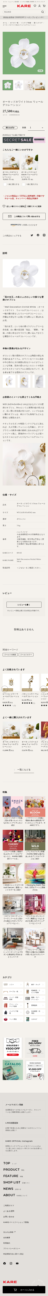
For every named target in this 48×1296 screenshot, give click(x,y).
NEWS (12, 1189)
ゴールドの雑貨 (10, 655)
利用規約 (6, 1243)
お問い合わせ (8, 1217)
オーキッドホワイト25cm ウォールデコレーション (11, 174)
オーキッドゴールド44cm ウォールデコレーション (29, 174)
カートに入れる (27, 1290)
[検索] (43, 12)
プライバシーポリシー (11, 1248)
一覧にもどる (24, 769)
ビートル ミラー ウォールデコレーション (11, 696)
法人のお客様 (8, 1232)
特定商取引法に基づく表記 (13, 1254)
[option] (24, 17)
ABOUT (15, 1195)
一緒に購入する (13, 184)
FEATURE (13, 1176)
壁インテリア (38, 23)
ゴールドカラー (26, 655)
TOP (10, 1163)
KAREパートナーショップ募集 (16, 1222)
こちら (21, 568)
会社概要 (6, 1238)
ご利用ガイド (8, 1205)
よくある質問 (8, 1211)
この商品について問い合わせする (26, 216)
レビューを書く (24, 605)
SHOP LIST (16, 1182)
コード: (5, 115)
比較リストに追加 (34, 206)
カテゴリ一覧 (14, 23)
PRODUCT (13, 1169)
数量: (24, 128)
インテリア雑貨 (26, 23)
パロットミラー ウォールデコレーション (30, 695)
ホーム (5, 23)
